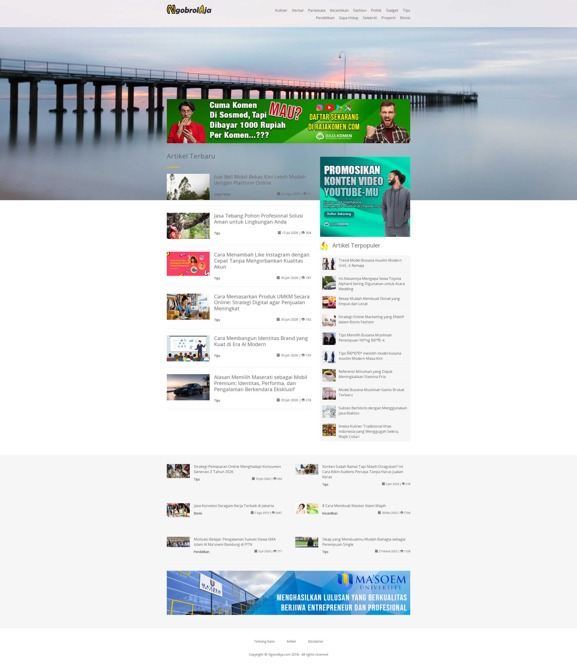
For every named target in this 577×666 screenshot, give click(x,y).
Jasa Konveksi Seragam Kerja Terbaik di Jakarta (234, 505)
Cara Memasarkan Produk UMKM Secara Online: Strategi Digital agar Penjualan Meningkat (262, 302)
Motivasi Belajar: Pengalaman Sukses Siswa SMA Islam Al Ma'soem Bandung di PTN (235, 542)
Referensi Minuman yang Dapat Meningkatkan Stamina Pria (365, 374)
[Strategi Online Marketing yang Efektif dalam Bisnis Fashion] (332, 320)
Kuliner (281, 10)
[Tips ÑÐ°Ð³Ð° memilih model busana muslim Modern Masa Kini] (332, 356)
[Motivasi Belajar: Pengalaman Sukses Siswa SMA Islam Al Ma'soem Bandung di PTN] (178, 541)
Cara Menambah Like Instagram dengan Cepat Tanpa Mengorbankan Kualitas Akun (261, 260)
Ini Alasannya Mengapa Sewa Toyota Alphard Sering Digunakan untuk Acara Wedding (372, 283)
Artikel (291, 641)
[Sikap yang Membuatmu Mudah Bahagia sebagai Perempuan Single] (306, 541)
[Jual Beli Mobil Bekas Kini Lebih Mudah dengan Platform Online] (188, 194)
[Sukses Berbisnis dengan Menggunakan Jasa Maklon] (332, 411)
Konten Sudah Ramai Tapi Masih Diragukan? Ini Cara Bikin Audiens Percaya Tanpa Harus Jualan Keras (362, 471)
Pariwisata (316, 10)
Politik (376, 10)
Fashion (359, 10)
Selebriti (370, 17)
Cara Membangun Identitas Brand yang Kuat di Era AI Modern (261, 341)
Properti (388, 17)
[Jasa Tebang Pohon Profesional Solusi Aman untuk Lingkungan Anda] (188, 226)
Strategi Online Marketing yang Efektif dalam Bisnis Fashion (371, 319)
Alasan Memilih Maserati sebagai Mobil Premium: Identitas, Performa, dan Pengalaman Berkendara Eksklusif (260, 383)
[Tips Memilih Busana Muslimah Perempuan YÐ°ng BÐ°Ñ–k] (332, 338)
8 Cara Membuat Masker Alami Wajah (354, 505)
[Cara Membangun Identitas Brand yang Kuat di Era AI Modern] (188, 347)
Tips (406, 10)
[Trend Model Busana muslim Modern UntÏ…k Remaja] (332, 263)
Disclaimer (315, 641)
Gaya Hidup (348, 17)
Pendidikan (325, 17)
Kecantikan (339, 10)
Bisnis (405, 17)
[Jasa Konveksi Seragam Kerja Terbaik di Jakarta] (178, 509)
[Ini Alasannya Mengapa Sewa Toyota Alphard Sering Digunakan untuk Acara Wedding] (332, 285)
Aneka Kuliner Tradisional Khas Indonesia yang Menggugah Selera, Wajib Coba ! (369, 431)
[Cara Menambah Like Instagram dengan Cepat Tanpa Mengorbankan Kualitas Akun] (188, 263)
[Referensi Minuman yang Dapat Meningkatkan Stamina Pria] (332, 374)
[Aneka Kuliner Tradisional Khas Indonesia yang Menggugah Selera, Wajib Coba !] (332, 429)
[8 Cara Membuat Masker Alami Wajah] (306, 508)
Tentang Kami (264, 641)
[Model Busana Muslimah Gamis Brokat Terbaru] (332, 393)
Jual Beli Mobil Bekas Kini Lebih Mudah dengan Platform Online (260, 179)
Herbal (297, 10)
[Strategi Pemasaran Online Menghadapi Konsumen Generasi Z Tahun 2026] (178, 475)
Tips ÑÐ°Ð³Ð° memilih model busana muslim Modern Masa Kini (370, 356)
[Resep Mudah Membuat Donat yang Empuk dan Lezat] (332, 301)
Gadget (392, 10)
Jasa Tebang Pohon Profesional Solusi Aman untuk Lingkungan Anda (258, 218)
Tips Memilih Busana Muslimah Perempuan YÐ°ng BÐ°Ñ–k (365, 338)
